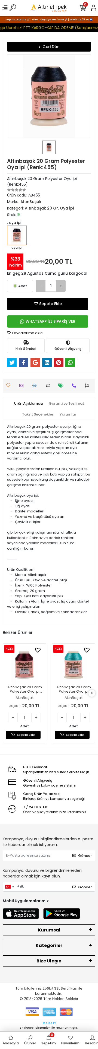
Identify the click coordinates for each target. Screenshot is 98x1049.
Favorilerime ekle (27, 332)
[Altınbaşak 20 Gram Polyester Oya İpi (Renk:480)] (24, 665)
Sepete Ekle (50, 303)
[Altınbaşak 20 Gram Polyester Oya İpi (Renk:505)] (73, 665)
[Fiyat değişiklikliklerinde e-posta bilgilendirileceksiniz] (62, 385)
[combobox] (9, 886)
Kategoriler (49, 945)
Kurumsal (49, 930)
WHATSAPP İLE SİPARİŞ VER (50, 321)
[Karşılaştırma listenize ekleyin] (49, 385)
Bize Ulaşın (49, 961)
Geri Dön (51, 46)
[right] (92, 693)
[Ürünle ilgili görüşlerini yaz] (36, 385)
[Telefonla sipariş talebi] (75, 385)
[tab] (28, 403)
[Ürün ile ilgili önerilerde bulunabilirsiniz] (88, 385)
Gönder (85, 855)
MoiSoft (49, 1023)
